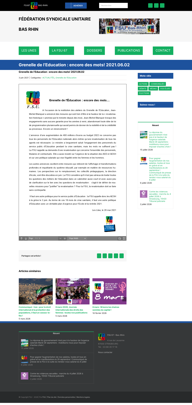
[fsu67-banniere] (129, 19)
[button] (21, 301)
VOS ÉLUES (165, 89)
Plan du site (51, 400)
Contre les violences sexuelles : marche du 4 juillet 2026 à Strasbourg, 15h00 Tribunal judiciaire (160, 196)
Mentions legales (83, 400)
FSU (44, 400)
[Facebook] (138, 112)
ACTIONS (143, 84)
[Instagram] (146, 112)
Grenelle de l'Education (66, 77)
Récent (155, 125)
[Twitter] (142, 112)
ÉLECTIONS (144, 93)
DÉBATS (142, 89)
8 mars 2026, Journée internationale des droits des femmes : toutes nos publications (35, 310)
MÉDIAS (153, 89)
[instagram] (162, 5)
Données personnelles (66, 400)
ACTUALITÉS (48, 77)
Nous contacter (105, 355)
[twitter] (156, 5)
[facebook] (150, 5)
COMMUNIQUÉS (157, 84)
